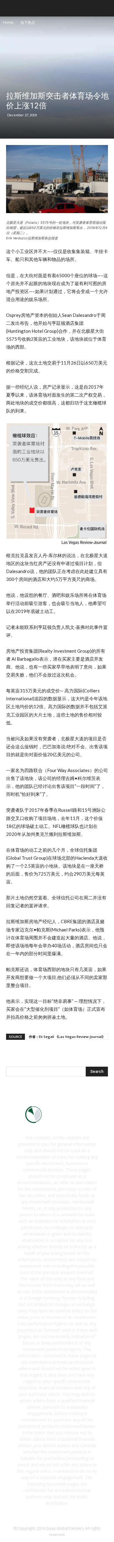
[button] (105, 8)
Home (8, 22)
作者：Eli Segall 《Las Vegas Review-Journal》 (67, 1036)
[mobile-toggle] (10, 8)
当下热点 (27, 22)
